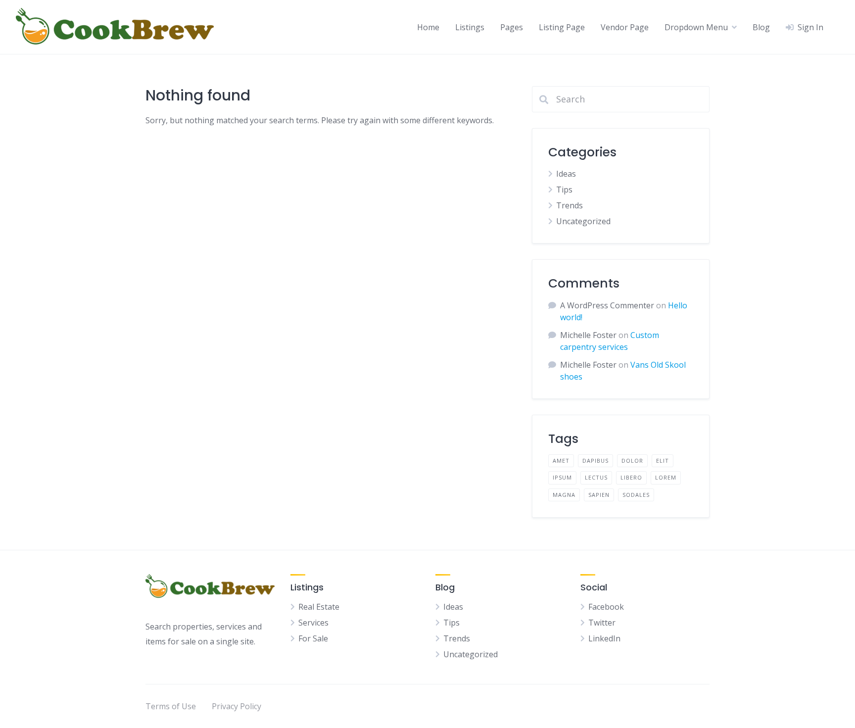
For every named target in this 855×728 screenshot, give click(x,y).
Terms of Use (170, 706)
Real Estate (318, 606)
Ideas (566, 173)
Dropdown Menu (696, 27)
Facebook (606, 606)
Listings (469, 27)
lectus (596, 477)
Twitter (602, 622)
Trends (569, 205)
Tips (564, 189)
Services (313, 622)
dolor (632, 460)
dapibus (595, 460)
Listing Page (562, 27)
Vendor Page (625, 27)
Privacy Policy (236, 706)
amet (561, 460)
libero (631, 477)
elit (662, 460)
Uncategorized (583, 221)
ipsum (562, 477)
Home (428, 27)
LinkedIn (604, 638)
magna (564, 494)
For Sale (313, 638)
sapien (599, 494)
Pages (511, 27)
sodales (636, 494)
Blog (761, 27)
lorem (665, 477)
